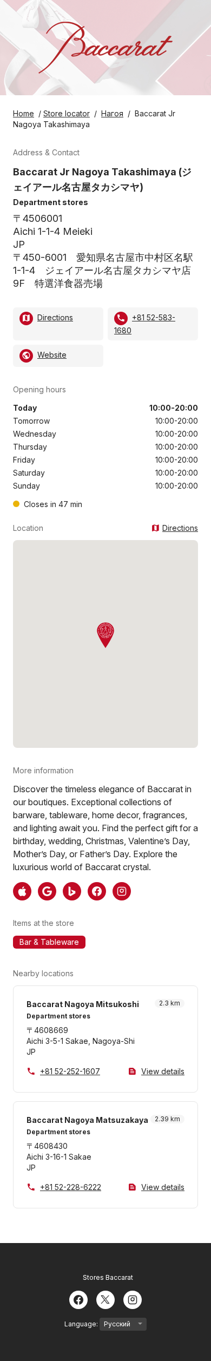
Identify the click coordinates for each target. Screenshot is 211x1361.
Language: (82, 1324)
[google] (47, 890)
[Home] (105, 48)
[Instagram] (132, 1298)
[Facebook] (78, 1298)
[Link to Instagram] (122, 890)
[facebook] (97, 890)
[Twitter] (105, 1298)
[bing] (72, 890)
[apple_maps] (22, 890)
